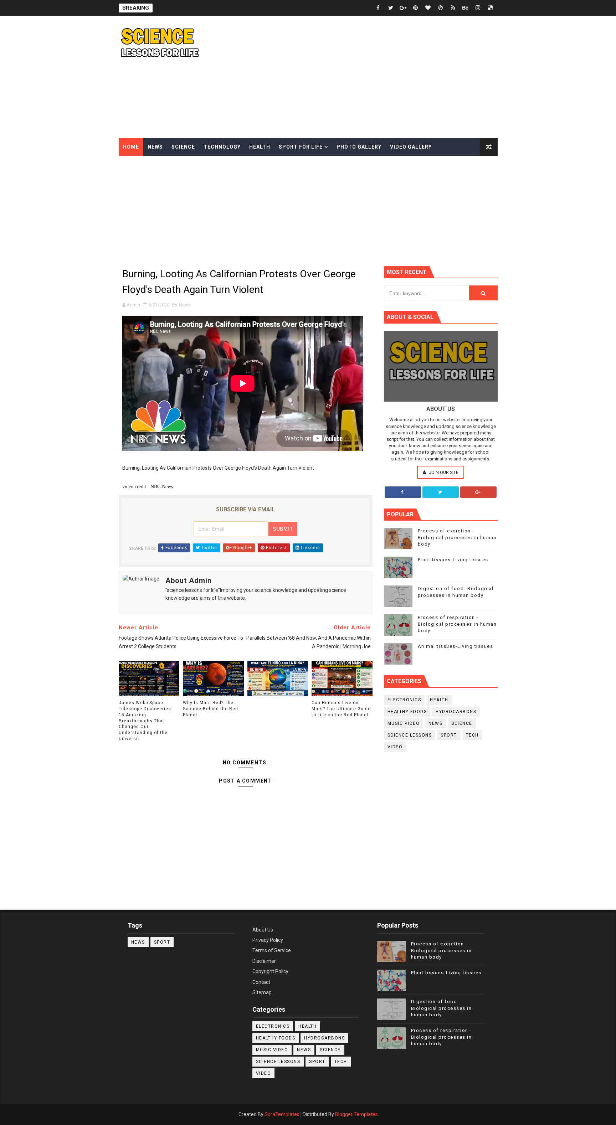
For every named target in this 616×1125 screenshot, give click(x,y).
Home (131, 147)
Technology (222, 147)
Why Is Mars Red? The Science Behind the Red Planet (210, 708)
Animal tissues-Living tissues (455, 646)
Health (259, 147)
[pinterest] (415, 8)
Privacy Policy (267, 940)
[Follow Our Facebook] (403, 492)
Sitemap (262, 992)
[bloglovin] (428, 8)
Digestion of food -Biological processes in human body (441, 1008)
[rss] (453, 8)
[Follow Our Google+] (478, 492)
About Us (262, 930)
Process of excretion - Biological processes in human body (457, 537)
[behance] (465, 8)
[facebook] (378, 8)
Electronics (404, 699)
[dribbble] (440, 8)
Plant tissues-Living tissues (453, 559)
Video (395, 746)
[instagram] (478, 8)
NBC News (161, 486)
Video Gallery (411, 147)
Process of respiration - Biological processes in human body (457, 624)
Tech (472, 735)
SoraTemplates (282, 1114)
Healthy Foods (407, 711)
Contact (261, 982)
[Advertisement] (367, 77)
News (155, 147)
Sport (449, 735)
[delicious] (490, 8)
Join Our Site (443, 472)
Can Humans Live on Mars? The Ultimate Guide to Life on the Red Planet (341, 708)
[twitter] (390, 8)
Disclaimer (264, 961)
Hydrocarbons (456, 711)
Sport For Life (301, 147)
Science (183, 147)
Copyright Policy (270, 971)
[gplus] (403, 8)
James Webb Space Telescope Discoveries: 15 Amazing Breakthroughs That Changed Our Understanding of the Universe (146, 720)
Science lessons (409, 735)
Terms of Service (271, 950)
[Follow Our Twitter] (440, 492)
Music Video (403, 723)
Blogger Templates (356, 1114)
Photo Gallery (359, 147)
